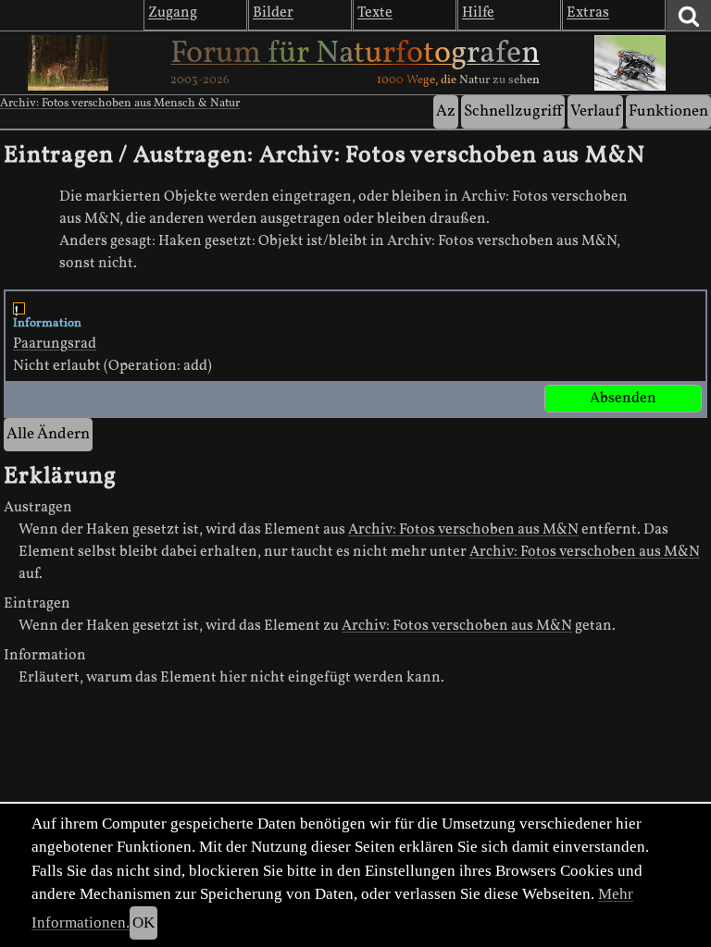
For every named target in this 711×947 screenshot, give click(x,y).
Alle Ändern (48, 434)
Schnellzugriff (513, 111)
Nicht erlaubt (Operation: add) (112, 345)
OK (143, 922)
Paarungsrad (54, 344)
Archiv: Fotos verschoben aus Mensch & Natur (120, 103)
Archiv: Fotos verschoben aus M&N (463, 530)
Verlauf (595, 111)
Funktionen (668, 111)
